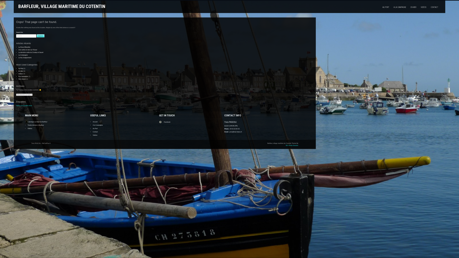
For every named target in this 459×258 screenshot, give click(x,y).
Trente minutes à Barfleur (36, 125)
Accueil (95, 122)
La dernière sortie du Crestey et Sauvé (30, 52)
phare (30, 105)
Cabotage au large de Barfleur (37, 122)
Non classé (22, 79)
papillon (26, 105)
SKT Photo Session (292, 145)
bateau (18, 105)
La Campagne (23, 55)
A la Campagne (98, 125)
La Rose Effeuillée (24, 47)
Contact (434, 7)
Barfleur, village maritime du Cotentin (61, 6)
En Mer (413, 7)
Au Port (385, 7)
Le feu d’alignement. (25, 58)
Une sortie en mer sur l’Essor (27, 50)
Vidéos (423, 7)
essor (22, 105)
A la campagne (400, 7)
